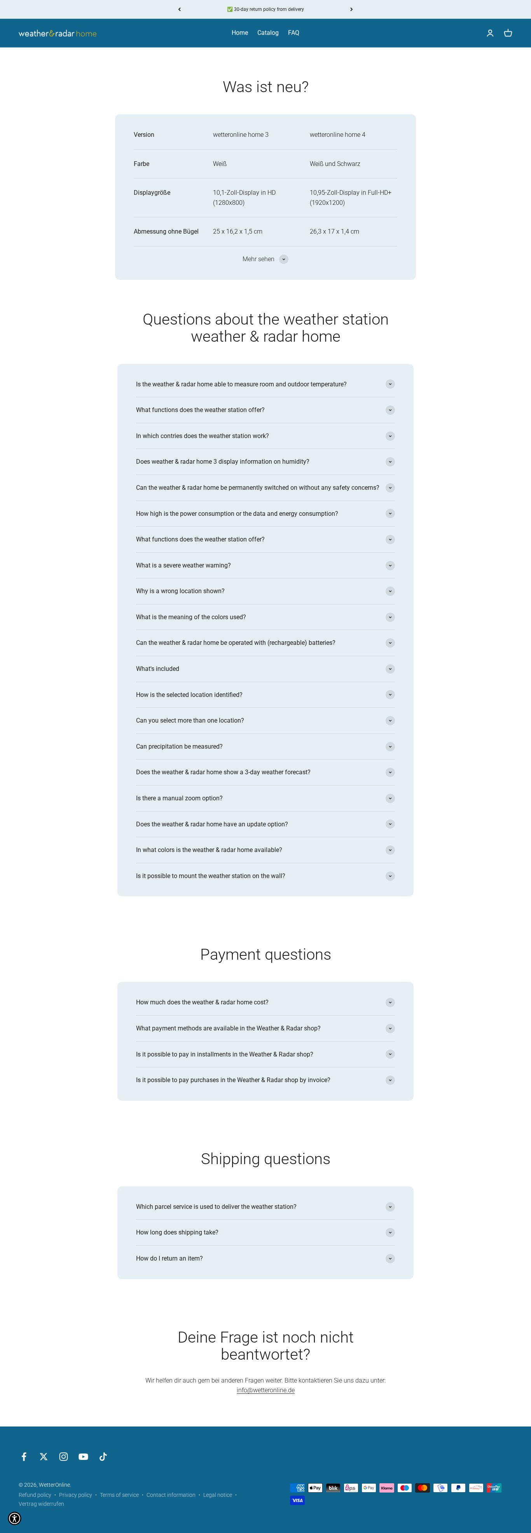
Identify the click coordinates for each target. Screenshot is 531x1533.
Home (240, 33)
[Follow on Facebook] (24, 1456)
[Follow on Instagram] (63, 1456)
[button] (14, 1518)
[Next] (351, 9)
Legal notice (217, 1495)
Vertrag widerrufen (41, 1504)
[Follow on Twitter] (43, 1456)
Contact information (171, 1495)
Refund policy (35, 1495)
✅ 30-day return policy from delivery (265, 9)
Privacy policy (75, 1495)
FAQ (293, 33)
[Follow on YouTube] (83, 1456)
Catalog (268, 33)
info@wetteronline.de (266, 1390)
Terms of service (119, 1495)
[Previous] (179, 9)
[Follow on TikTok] (103, 1456)
